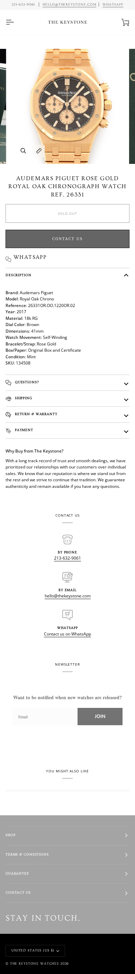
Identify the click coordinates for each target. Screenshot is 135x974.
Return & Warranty (35, 414)
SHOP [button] (10, 835)
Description (19, 275)
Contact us (67, 239)
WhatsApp (112, 4)
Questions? (26, 382)
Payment (23, 430)
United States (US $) (32, 951)
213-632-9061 (67, 558)
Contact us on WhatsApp (67, 634)
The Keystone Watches (34, 964)
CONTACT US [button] (18, 893)
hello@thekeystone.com (68, 596)
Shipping (23, 398)
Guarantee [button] (17, 874)
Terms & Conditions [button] (27, 855)
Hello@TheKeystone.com (70, 4)
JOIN (100, 716)
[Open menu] (16, 22)
